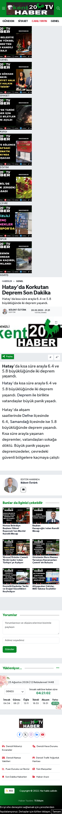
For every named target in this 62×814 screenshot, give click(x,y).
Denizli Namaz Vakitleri (11, 759)
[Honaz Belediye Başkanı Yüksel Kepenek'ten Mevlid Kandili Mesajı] (16, 515)
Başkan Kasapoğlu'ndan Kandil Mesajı (45, 528)
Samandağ (19, 422)
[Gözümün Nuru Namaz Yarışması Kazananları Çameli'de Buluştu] (45, 547)
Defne (27, 416)
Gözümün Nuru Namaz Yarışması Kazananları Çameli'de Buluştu (45, 560)
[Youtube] (42, 734)
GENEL (55, 21)
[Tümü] (57, 668)
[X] (25, 734)
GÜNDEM (8, 21)
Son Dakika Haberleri (16, 777)
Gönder (9, 649)
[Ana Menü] (3, 8)
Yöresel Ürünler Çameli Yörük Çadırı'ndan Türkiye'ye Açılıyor (15, 560)
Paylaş (9, 356)
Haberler (7, 281)
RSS (11, 791)
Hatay (7, 383)
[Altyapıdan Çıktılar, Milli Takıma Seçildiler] (45, 576)
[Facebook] (19, 734)
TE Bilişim (38, 801)
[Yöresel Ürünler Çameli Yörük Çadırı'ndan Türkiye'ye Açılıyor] (16, 547)
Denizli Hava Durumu (47, 746)
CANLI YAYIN (39, 21)
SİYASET (23, 21)
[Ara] (58, 9)
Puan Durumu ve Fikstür (18, 769)
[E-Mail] (23, 489)
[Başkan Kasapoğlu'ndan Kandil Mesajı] (45, 515)
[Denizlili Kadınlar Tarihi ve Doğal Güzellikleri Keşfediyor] (16, 576)
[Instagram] (31, 734)
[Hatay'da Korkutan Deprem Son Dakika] (31, 334)
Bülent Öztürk (29, 482)
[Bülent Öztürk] (10, 485)
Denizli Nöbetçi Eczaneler (12, 748)
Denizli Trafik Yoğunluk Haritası (45, 759)
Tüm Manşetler (44, 769)
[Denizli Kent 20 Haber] (30, 8)
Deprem (24, 395)
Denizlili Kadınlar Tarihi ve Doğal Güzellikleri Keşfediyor (15, 589)
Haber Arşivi (42, 777)
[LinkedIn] (36, 734)
